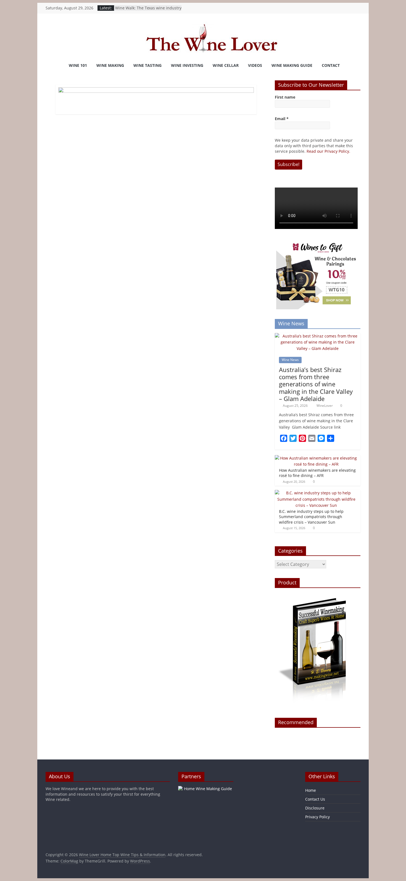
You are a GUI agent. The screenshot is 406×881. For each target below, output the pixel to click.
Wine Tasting (147, 65)
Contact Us (315, 799)
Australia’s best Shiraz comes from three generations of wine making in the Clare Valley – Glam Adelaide (316, 384)
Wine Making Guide (291, 65)
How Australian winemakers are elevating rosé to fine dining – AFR (317, 473)
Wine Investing (187, 65)
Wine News (290, 359)
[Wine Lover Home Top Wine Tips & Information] (52, 65)
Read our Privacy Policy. (328, 151)
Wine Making (110, 65)
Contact (331, 65)
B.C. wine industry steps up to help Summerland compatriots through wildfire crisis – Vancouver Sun (311, 517)
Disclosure (315, 808)
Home (310, 790)
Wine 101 (78, 65)
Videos (255, 65)
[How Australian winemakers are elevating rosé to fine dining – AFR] (316, 458)
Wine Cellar (226, 65)
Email (282, 118)
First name (285, 97)
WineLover (325, 405)
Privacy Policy (317, 816)
